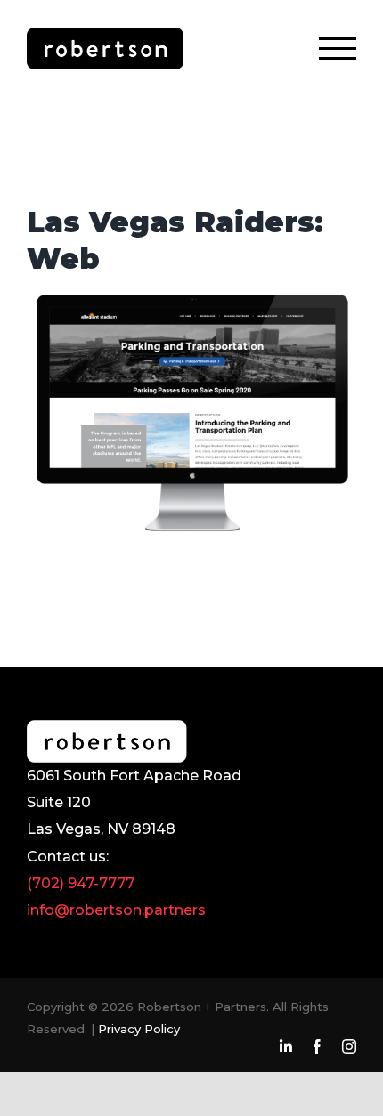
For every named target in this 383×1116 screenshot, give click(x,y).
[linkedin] (286, 1046)
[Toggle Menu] (338, 48)
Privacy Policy (139, 1029)
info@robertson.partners (116, 910)
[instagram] (349, 1046)
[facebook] (317, 1046)
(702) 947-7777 (80, 883)
